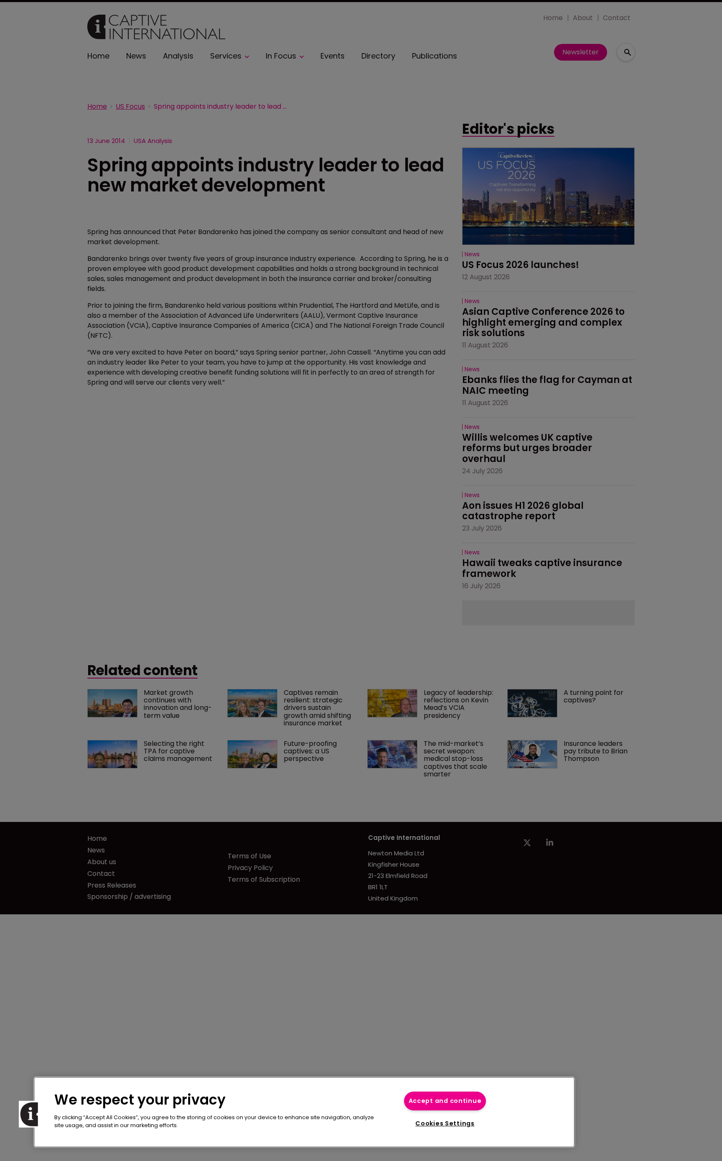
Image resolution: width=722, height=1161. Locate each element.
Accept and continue (445, 1101)
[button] (32, 1114)
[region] (304, 1112)
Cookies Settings (445, 1123)
